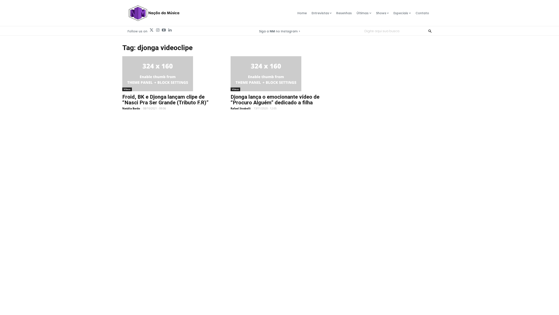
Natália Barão (131, 108)
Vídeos (127, 89)
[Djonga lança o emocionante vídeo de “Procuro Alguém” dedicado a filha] (279, 73)
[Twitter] (152, 30)
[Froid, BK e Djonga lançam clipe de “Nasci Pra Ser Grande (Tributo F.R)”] (171, 73)
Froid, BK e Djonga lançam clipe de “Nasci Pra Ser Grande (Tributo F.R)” (165, 100)
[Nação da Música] (154, 13)
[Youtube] (164, 30)
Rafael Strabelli (241, 108)
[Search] (429, 30)
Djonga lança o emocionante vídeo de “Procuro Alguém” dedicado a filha (275, 100)
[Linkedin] (170, 30)
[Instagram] (158, 30)
